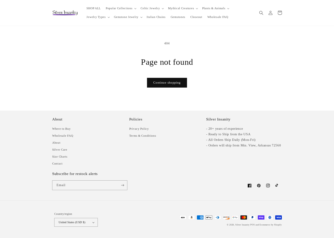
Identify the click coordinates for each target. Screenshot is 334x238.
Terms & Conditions (142, 135)
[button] (120, 8)
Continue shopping (167, 82)
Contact (57, 163)
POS (252, 225)
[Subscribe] (122, 185)
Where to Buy (61, 128)
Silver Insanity (242, 225)
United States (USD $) (72, 222)
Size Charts (59, 156)
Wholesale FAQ (62, 135)
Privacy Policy (139, 128)
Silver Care (59, 149)
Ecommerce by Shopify (271, 225)
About (56, 142)
